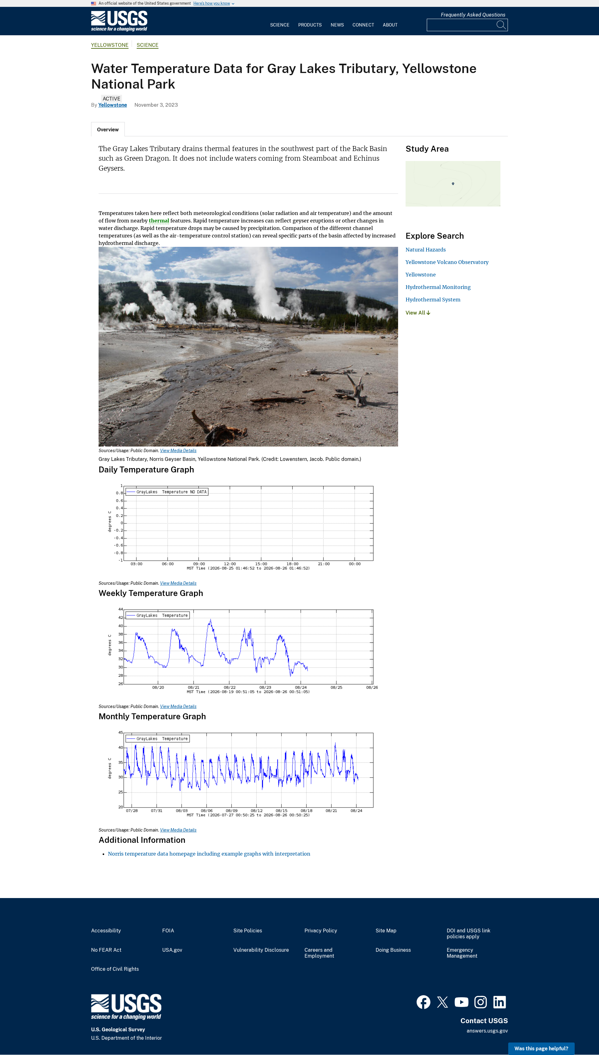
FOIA (168, 931)
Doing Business (393, 950)
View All (416, 313)
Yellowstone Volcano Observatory (447, 262)
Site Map (386, 931)
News (337, 24)
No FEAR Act (106, 950)
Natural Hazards (426, 250)
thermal (159, 220)
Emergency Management (462, 953)
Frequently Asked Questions (473, 15)
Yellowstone (110, 45)
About (390, 24)
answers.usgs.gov (487, 1031)
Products (310, 24)
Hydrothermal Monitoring (438, 287)
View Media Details (178, 450)
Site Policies (247, 931)
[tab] (108, 129)
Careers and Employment (319, 953)
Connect (363, 24)
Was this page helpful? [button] (541, 1049)
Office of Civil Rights (115, 969)
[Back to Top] (576, 1032)
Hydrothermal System (433, 299)
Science (280, 24)
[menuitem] (280, 21)
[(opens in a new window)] (423, 1001)
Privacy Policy (320, 931)
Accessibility (106, 931)
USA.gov (172, 950)
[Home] (119, 30)
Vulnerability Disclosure (261, 950)
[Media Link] (248, 347)
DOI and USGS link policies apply (468, 934)
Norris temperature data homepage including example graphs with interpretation (209, 854)
